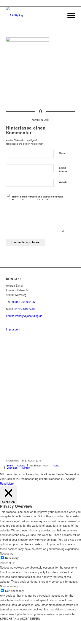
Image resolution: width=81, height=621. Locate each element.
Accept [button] (70, 479)
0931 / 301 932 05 (23, 302)
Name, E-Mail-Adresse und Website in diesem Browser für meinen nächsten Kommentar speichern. (38, 200)
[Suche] (59, 15)
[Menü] (69, 15)
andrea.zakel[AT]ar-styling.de (24, 316)
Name (62, 155)
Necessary (12, 558)
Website (63, 182)
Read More (7, 483)
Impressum (13, 329)
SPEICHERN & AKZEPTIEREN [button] (20, 618)
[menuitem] (59, 15)
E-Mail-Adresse (63, 171)
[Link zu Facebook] (65, 460)
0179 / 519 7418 (24, 309)
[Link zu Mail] (71, 460)
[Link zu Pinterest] (59, 460)
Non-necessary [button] (9, 586)
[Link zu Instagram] (52, 460)
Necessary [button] (6, 553)
